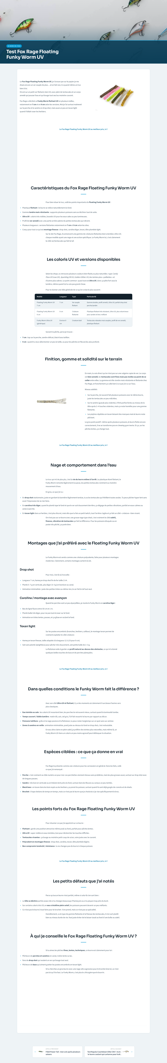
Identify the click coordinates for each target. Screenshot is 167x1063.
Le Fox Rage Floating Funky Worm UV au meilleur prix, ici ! (83, 129)
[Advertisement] (83, 157)
